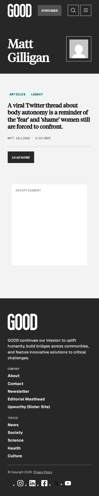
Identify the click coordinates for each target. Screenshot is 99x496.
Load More (21, 157)
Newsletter (18, 391)
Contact (15, 383)
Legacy (37, 94)
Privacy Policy (42, 472)
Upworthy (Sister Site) (29, 406)
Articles (17, 94)
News (13, 424)
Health (14, 448)
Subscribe (50, 10)
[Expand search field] (73, 10)
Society (15, 432)
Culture (15, 455)
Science (16, 440)
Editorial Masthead (26, 399)
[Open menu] (85, 10)
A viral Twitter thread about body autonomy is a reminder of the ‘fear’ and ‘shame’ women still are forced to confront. (49, 116)
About (13, 375)
